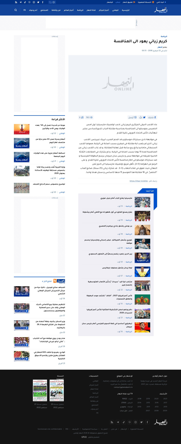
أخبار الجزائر (104, 10)
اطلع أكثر (48, 281)
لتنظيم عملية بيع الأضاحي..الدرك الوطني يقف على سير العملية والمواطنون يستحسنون (50, 308)
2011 (148, 407)
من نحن (114, 429)
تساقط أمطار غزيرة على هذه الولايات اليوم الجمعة (49, 155)
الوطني (115, 10)
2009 (165, 411)
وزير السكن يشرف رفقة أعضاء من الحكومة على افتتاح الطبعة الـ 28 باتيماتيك (50, 325)
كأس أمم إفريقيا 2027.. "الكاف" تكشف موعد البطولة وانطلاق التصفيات (109, 297)
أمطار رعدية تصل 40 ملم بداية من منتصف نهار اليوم (50, 141)
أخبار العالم (69, 10)
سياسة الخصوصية (89, 429)
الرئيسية (125, 10)
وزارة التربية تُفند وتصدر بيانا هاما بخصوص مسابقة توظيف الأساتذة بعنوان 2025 (50, 170)
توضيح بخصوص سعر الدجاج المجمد (48, 184)
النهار (160, 47)
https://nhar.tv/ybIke (139, 181)
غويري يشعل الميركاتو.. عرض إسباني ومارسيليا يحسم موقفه (108, 241)
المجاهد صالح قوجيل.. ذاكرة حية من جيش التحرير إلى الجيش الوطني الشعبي (49, 291)
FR (25, 10)
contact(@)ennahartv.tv (123, 387)
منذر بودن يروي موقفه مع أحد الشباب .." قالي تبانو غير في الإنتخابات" (49, 340)
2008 (156, 411)
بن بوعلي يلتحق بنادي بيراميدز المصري (115, 226)
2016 (156, 403)
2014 (139, 403)
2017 (165, 403)
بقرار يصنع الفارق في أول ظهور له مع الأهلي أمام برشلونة (107, 212)
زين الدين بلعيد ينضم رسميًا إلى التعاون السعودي (110, 254)
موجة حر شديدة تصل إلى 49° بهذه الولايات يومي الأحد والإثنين (50, 127)
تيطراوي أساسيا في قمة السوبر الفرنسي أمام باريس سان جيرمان (107, 325)
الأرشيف (75, 429)
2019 (148, 399)
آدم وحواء (33, 10)
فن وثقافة (56, 10)
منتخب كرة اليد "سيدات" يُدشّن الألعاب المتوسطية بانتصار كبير (110, 283)
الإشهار (124, 429)
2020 (156, 399)
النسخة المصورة (136, 429)
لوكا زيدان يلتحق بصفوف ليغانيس (117, 268)
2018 (139, 399)
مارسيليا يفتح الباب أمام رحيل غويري (116, 198)
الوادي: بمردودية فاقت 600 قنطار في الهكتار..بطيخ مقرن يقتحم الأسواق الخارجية (49, 356)
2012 (156, 407)
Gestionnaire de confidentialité (50, 429)
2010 (139, 407)
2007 (148, 411)
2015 (148, 403)
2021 (165, 399)
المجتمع (44, 10)
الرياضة (80, 10)
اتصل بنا (104, 429)
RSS (67, 429)
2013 (165, 407)
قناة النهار (91, 10)
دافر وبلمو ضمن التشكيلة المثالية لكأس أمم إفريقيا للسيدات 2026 (109, 311)
